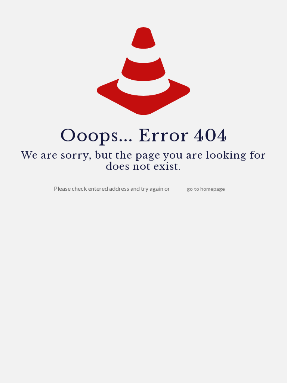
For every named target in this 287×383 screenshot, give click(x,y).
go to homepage (206, 189)
